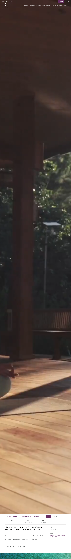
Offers (68, 1)
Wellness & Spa (38, 5)
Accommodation (32, 5)
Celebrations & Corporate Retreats (57, 5)
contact (10, 1)
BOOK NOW (61, 1)
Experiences (48, 5)
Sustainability (66, 5)
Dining (43, 5)
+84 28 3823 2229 (53, 536)
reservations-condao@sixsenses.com (57, 535)
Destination (26, 5)
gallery (3, 1)
